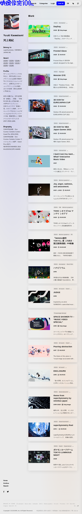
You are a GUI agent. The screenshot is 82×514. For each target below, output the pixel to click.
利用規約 (55, 510)
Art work (56, 503)
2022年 (11, 63)
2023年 (5, 63)
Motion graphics (48, 503)
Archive (6, 483)
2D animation (19, 503)
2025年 (11, 60)
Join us (60, 3)
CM (67, 503)
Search (6, 486)
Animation (35, 503)
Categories (44, 3)
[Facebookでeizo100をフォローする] (3, 492)
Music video (28, 503)
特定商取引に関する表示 (44, 510)
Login (53, 3)
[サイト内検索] (78, 3)
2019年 (11, 65)
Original (5, 506)
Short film (72, 503)
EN (68, 3)
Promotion (62, 503)
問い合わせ (75, 510)
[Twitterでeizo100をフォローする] (8, 492)
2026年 (5, 60)
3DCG (41, 503)
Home (5, 480)
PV (15, 506)
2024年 (17, 60)
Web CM (11, 506)
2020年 (5, 65)
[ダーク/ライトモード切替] (73, 3)
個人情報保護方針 (64, 510)
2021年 (17, 63)
